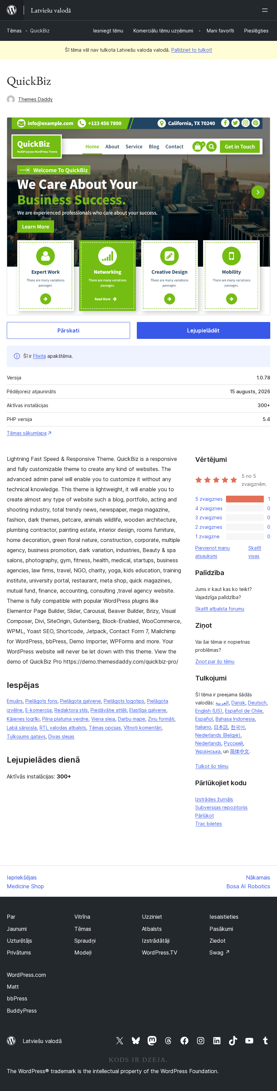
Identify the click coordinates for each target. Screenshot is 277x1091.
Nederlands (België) (218, 735)
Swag (219, 952)
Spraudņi (85, 940)
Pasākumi (221, 928)
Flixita (39, 356)
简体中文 (239, 751)
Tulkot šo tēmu (211, 766)
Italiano (203, 727)
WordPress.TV (159, 952)
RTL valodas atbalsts (63, 727)
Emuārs (15, 701)
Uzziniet (152, 916)
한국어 (238, 727)
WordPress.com (26, 974)
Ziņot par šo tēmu (214, 661)
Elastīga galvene (147, 710)
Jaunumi (17, 928)
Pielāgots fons (41, 701)
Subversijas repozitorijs (221, 807)
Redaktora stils (71, 710)
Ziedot (217, 940)
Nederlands (208, 743)
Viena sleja (103, 719)
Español (204, 719)
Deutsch (257, 702)
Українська (208, 751)
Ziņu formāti (161, 719)
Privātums (19, 952)
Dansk (238, 702)
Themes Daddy (35, 99)
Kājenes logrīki (23, 719)
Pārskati (68, 330)
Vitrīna (82, 916)
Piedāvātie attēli (109, 710)
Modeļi (83, 952)
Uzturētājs (19, 940)
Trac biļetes (208, 823)
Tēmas (14, 30)
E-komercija (38, 710)
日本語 (221, 727)
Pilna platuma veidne (65, 719)
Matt (13, 986)
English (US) (208, 711)
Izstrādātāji (156, 940)
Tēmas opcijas (105, 727)
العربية (222, 702)
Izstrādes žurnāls (214, 799)
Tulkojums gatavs (26, 736)
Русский (233, 743)
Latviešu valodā (42, 1041)
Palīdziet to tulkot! (191, 50)
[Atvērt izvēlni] (266, 10)
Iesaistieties (223, 916)
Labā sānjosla (22, 727)
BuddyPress (22, 1010)
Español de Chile (243, 711)
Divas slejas (61, 736)
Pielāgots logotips (124, 701)
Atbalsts (152, 928)
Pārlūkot (204, 815)
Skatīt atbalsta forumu (219, 609)
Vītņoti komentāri (142, 727)
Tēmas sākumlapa (27, 433)
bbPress (17, 998)
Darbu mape (131, 719)
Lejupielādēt (203, 330)
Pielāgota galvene (80, 701)
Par (11, 916)
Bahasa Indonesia (235, 719)
